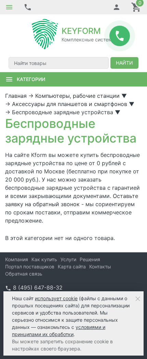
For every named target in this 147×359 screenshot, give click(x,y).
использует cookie (56, 298)
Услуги (68, 259)
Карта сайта (72, 266)
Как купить (44, 259)
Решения (90, 259)
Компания (16, 259)
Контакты (100, 266)
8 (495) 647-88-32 (38, 287)
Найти (124, 63)
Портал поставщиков (29, 266)
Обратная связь (23, 274)
